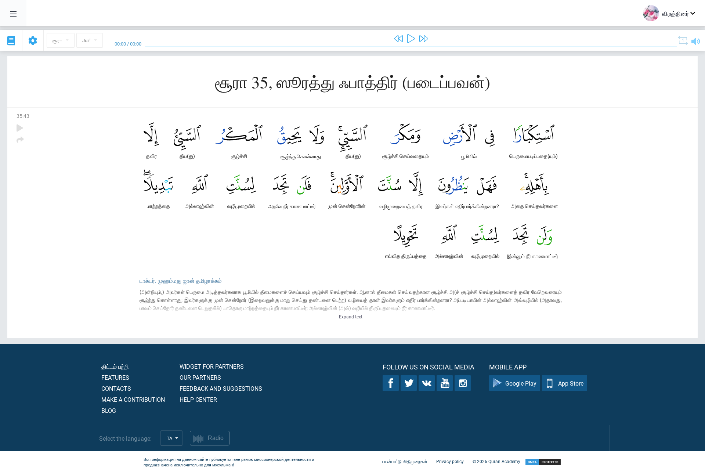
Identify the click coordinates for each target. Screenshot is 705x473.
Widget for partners (212, 366)
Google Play (520, 383)
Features (115, 377)
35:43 (23, 115)
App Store (570, 383)
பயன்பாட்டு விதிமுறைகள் (404, 461)
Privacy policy (450, 461)
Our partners (200, 377)
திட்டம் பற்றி (115, 366)
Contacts (116, 388)
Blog (108, 410)
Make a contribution (133, 399)
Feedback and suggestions (221, 388)
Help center (198, 399)
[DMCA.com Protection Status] (543, 462)
